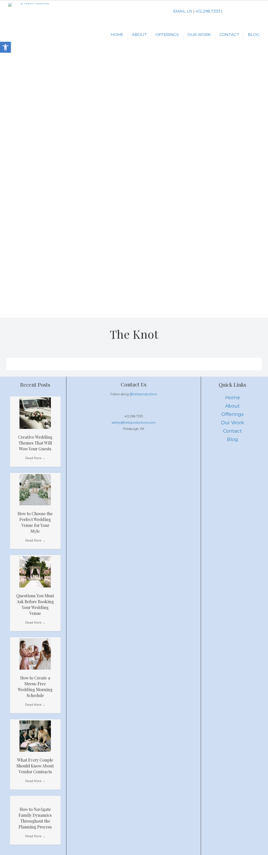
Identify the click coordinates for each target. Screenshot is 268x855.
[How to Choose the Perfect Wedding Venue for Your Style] (35, 489)
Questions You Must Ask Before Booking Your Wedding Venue (35, 604)
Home (117, 34)
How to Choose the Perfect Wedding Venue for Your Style (35, 522)
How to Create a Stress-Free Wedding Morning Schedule (35, 686)
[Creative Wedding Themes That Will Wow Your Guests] (35, 413)
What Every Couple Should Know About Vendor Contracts (35, 765)
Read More (35, 458)
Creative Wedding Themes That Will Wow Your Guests (35, 442)
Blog (254, 34)
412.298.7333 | (208, 11)
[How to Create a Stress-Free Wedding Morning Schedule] (35, 654)
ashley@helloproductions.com (134, 422)
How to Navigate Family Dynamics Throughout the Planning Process (35, 818)
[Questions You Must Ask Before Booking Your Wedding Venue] (35, 571)
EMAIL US (182, 11)
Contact (229, 34)
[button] (235, 11)
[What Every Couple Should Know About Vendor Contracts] (35, 736)
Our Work (199, 34)
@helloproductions (143, 394)
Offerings (167, 34)
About (139, 34)
